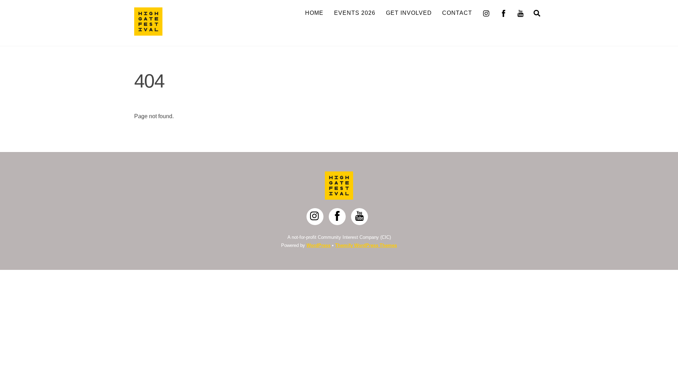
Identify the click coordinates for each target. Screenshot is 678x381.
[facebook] (503, 12)
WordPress (319, 245)
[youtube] (520, 12)
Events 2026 (354, 13)
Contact (457, 13)
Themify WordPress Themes (366, 245)
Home (314, 13)
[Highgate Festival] (148, 32)
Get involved (409, 13)
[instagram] (487, 12)
